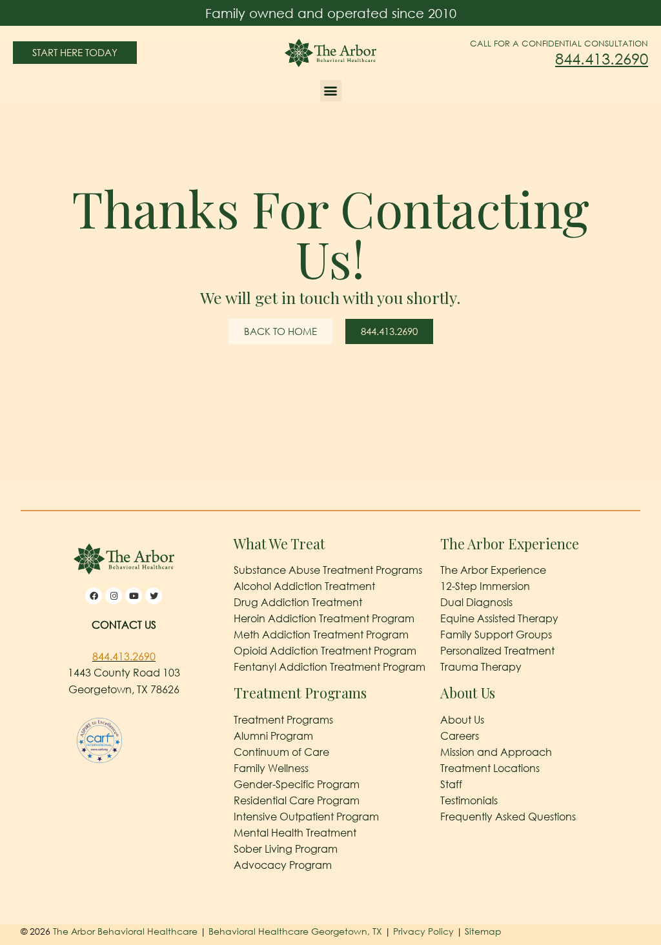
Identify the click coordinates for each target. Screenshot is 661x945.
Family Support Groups (496, 634)
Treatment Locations (490, 768)
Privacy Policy (424, 931)
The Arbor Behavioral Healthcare (125, 931)
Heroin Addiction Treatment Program (324, 618)
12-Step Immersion (485, 586)
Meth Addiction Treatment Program (321, 634)
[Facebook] (93, 595)
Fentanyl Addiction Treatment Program (329, 666)
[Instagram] (113, 595)
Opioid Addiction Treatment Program (325, 650)
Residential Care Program (297, 800)
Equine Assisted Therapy (499, 618)
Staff (451, 784)
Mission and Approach (496, 752)
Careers (459, 735)
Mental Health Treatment (295, 832)
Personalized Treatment (497, 650)
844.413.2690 (601, 58)
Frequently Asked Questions (508, 816)
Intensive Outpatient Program (306, 816)
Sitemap (483, 931)
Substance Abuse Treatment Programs (328, 570)
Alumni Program (273, 735)
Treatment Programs (283, 719)
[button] (330, 90)
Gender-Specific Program (297, 784)
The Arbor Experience (493, 570)
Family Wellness (271, 768)
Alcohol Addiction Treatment (304, 586)
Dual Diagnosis (476, 602)
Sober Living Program (286, 848)
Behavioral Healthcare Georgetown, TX (295, 931)
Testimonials (469, 800)
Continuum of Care (281, 752)
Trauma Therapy (481, 666)
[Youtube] (133, 595)
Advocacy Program (283, 865)
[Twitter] (153, 595)
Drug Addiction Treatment (298, 602)
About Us (462, 719)
